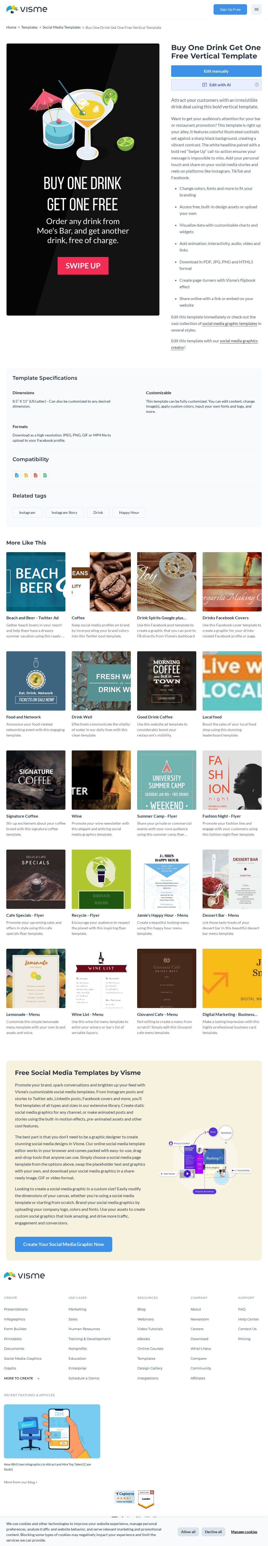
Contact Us (247, 1329)
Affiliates (198, 1378)
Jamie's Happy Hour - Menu (162, 915)
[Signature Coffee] (35, 780)
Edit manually (216, 70)
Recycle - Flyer (86, 915)
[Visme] (26, 9)
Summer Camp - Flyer (157, 815)
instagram (27, 512)
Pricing (244, 1339)
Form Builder (15, 1329)
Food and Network (23, 716)
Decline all (213, 1531)
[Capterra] (126, 1492)
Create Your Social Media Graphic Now (63, 1244)
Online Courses (150, 1348)
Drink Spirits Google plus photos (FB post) (160, 618)
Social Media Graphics (22, 1358)
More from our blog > (20, 1482)
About (196, 1309)
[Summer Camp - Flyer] (166, 780)
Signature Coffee (22, 815)
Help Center (248, 1319)
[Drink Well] (101, 681)
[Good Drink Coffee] (166, 681)
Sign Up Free (230, 9)
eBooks (143, 1339)
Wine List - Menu (87, 1014)
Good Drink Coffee (155, 716)
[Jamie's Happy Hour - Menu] (166, 879)
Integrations (147, 1378)
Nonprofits (78, 1348)
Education (77, 1358)
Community (201, 1368)
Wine (77, 815)
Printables (12, 1339)
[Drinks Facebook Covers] (232, 581)
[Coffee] (101, 581)
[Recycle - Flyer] (101, 879)
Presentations (15, 1309)
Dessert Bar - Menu (221, 915)
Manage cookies (244, 1531)
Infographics (14, 1319)
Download (199, 1339)
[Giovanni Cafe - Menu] (166, 978)
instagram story (64, 512)
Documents (14, 1348)
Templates (146, 1358)
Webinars (145, 1319)
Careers (197, 1329)
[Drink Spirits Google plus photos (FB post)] (166, 581)
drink (98, 512)
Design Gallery (150, 1368)
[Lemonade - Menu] (35, 978)
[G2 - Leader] (146, 1492)
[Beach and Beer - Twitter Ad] (35, 581)
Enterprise (77, 1368)
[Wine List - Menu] (101, 978)
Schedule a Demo (84, 1378)
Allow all (188, 1531)
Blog (141, 1309)
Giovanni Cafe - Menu (157, 1014)
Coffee (78, 617)
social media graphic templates (229, 323)
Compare (198, 1358)
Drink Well (82, 716)
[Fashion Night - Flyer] (232, 780)
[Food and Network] (35, 681)
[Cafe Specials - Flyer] (35, 879)
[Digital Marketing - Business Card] (232, 978)
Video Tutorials (150, 1329)
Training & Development (89, 1339)
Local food (212, 716)
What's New (201, 1348)
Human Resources (84, 1329)
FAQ (241, 1309)
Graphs (10, 1368)
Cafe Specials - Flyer (25, 915)
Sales (73, 1319)
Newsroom (200, 1319)
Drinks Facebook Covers (226, 617)
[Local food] (232, 681)
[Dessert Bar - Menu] (232, 879)
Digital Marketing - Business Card (228, 1014)
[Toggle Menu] (256, 9)
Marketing (77, 1309)
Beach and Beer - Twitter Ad (32, 617)
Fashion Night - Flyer (222, 815)
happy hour (129, 512)
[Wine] (101, 780)
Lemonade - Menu (23, 1014)
